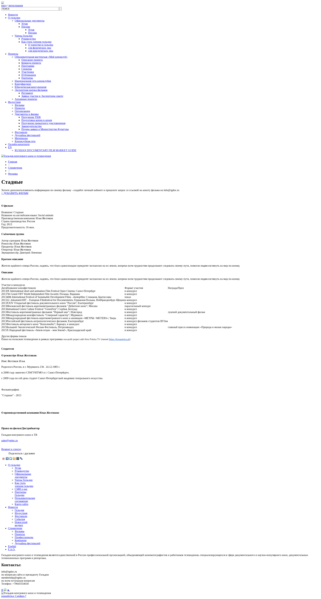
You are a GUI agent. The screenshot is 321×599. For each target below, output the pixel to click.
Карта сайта (21, 504)
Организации (22, 111)
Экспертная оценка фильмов (31, 90)
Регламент (27, 93)
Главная (12, 161)
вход (4, 5)
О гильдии (14, 17)
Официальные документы (29, 20)
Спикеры (26, 68)
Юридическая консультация (30, 87)
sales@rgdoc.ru (9, 440)
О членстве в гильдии (40, 44)
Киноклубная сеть (25, 141)
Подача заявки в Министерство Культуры (45, 129)
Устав (24, 23)
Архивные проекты (26, 99)
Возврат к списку (11, 449)
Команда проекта (31, 62)
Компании (21, 540)
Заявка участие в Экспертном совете (42, 96)
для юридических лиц (40, 50)
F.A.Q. (11, 549)
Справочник (15, 167)
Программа (27, 65)
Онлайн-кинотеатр (19, 144)
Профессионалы (24, 537)
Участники (27, 72)
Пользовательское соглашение (25, 500)
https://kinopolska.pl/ (120, 339)
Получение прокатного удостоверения (43, 123)
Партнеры (27, 78)
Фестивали (21, 132)
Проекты (13, 53)
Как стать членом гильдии (36, 41)
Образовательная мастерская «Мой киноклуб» (41, 56)
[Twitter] (11, 458)
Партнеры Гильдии (20, 494)
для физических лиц (39, 47)
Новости (13, 14)
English (12, 546)
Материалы (21, 138)
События (20, 519)
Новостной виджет (21, 524)
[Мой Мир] (18, 458)
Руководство (28, 38)
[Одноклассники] (14, 458)
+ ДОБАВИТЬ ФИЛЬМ (14, 193)
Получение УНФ (31, 117)
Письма (25, 26)
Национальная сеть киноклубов (33, 81)
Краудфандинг (23, 84)
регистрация (16, 5)
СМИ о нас (21, 489)
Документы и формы (27, 114)
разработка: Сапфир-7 (13, 596)
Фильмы (19, 105)
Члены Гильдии (24, 35)
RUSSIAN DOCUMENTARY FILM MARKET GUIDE (45, 150)
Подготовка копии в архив (36, 120)
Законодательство (31, 126)
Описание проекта (32, 59)
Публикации (28, 75)
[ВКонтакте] (7, 458)
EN (10, 147)
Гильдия (19, 510)
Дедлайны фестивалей (27, 135)
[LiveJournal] (21, 458)
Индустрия (14, 102)
